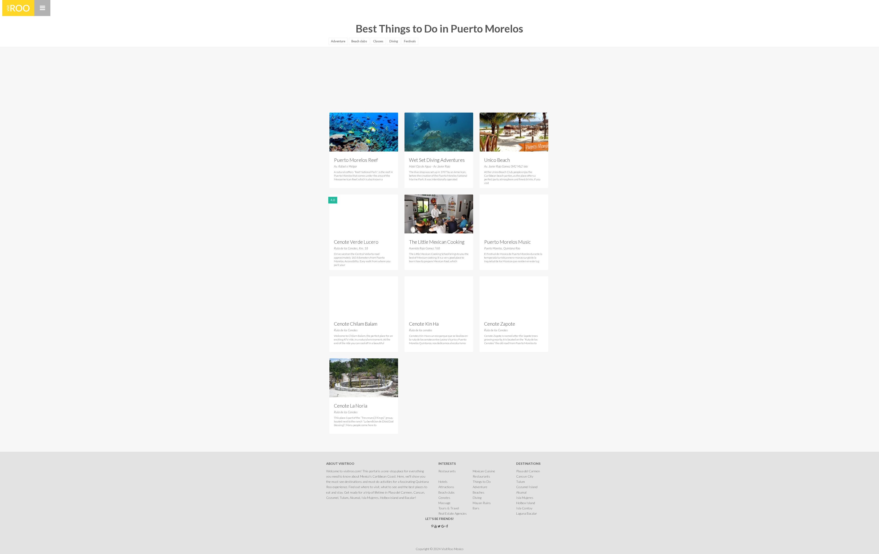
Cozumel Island (526, 487)
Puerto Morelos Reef (356, 160)
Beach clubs (359, 41)
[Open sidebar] (42, 8)
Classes (378, 41)
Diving (393, 41)
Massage (444, 503)
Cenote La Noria (350, 405)
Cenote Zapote (499, 324)
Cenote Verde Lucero (356, 242)
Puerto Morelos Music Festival (507, 242)
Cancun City (524, 476)
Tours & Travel (448, 508)
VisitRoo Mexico (18, 8)
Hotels (443, 482)
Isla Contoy (524, 508)
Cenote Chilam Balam (355, 324)
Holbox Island (525, 503)
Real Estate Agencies (452, 513)
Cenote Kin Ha (424, 324)
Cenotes (444, 498)
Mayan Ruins (482, 503)
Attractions (446, 487)
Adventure (338, 41)
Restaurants (447, 471)
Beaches (478, 492)
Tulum (520, 482)
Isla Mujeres (524, 498)
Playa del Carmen (528, 471)
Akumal (521, 492)
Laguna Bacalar (526, 513)
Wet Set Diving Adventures (437, 160)
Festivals (410, 41)
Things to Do (482, 482)
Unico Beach (497, 160)
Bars (476, 508)
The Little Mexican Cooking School (436, 242)
